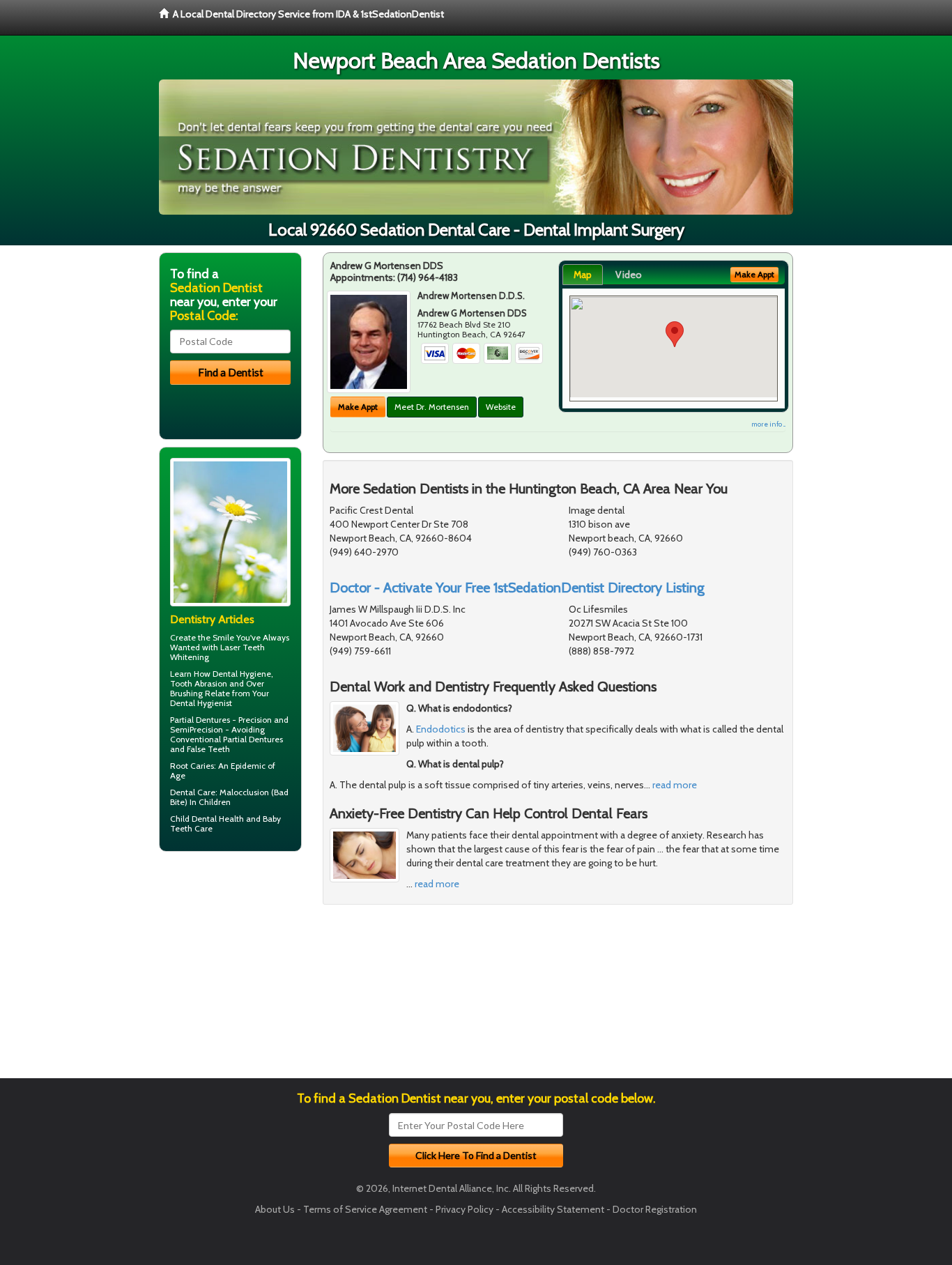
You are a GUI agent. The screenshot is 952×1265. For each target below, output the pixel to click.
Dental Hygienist (201, 703)
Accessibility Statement (553, 1209)
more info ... (768, 424)
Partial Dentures (200, 719)
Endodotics (441, 729)
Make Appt (358, 406)
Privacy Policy (464, 1209)
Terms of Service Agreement (365, 1209)
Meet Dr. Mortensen (431, 406)
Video (628, 274)
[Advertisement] (230, 970)
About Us (275, 1209)
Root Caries (192, 765)
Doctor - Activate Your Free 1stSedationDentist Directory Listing (517, 587)
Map (583, 274)
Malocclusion (244, 792)
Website (501, 406)
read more (674, 785)
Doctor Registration (655, 1209)
